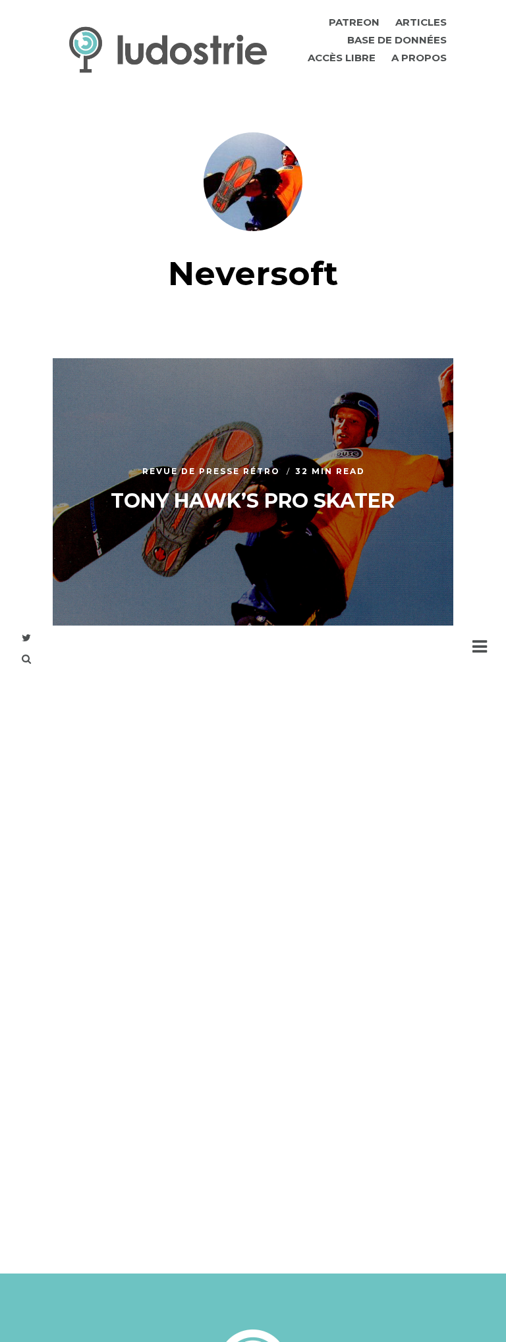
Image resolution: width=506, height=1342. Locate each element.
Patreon (354, 22)
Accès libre (342, 57)
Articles (421, 22)
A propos (419, 57)
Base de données (397, 40)
